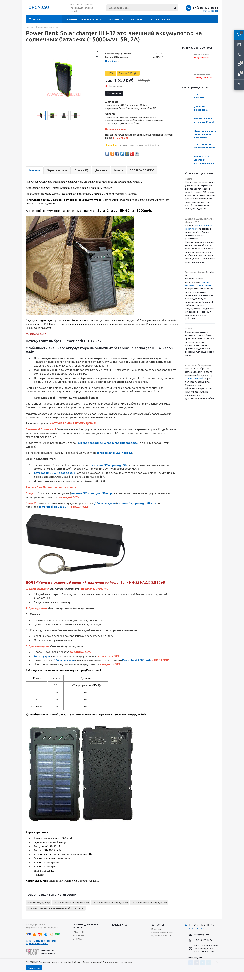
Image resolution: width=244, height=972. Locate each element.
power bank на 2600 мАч (54, 506)
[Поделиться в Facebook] (117, 154)
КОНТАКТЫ (137, 19)
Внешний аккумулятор (38, 902)
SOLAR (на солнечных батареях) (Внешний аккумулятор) (55, 908)
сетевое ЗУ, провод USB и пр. (137, 503)
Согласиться (34, 968)
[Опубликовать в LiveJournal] (137, 154)
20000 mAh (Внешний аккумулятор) (149, 902)
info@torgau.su (201, 934)
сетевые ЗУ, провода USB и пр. (92, 493)
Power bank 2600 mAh (136, 660)
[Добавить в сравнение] (97, 51)
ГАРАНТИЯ (78, 932)
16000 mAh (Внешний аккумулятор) (110, 902)
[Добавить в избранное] (97, 56)
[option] (63, 79)
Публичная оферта (161, 935)
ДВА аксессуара (105, 503)
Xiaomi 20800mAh (194, 378)
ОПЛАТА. (77, 939)
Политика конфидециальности (162, 930)
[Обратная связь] (239, 45)
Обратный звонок (209, 11)
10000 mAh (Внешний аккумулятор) (71, 902)
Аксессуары (42, 656)
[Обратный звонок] (239, 55)
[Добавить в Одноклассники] (112, 154)
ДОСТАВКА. (79, 935)
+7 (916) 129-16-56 (205, 7)
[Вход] (239, 85)
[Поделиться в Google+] (132, 154)
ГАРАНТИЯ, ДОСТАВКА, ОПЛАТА (83, 19)
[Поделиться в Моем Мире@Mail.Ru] (127, 154)
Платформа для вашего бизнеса (48, 952)
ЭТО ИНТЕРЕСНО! (160, 19)
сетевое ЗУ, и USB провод (114, 452)
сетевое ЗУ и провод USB (109, 465)
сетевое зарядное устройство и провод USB (108, 442)
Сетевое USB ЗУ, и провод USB (54, 472)
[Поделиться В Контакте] (107, 154)
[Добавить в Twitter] (122, 154)
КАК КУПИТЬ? (115, 19)
